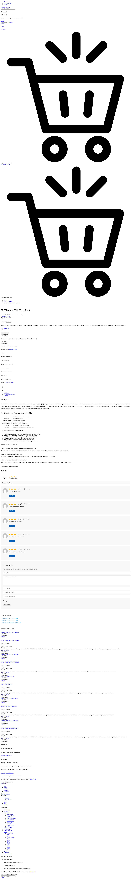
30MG (8, 845)
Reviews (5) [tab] (6, 395)
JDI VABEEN (10, 819)
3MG (8, 834)
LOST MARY (10, 825)
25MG (8, 844)
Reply (11, 495)
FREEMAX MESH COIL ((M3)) (10, 618)
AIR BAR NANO (11, 818)
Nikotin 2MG (10, 833)
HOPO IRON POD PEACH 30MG (10, 640)
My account (6, 2)
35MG (8, 843)
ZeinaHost (33, 779)
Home (5, 300)
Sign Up (11, 22)
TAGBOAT (9, 822)
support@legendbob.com (7, 773)
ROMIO (9, 823)
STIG (8, 826)
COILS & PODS (8, 301)
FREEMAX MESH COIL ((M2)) (10, 620)
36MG (8, 847)
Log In (2, 21)
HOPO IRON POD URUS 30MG (9, 728)
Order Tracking (7, 3)
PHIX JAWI (10, 814)
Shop (5, 803)
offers (5, 802)
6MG (8, 836)
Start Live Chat (13, 349)
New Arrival (7, 810)
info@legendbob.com (6, 755)
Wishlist (5, 4)
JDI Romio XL (10, 815)
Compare (3, 636)
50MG (8, 849)
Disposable (6, 812)
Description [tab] (6, 393)
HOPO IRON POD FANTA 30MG (10, 662)
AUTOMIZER (7, 829)
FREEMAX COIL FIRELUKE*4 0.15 (11, 622)
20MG (8, 840)
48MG (8, 848)
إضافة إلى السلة (4, 333)
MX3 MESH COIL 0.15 (7, 684)
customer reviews (5, 316)
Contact (5, 805)
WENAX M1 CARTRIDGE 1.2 (9, 706)
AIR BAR (9, 817)
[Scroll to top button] (127, 875)
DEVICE (6, 811)
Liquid (5, 832)
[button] (4, 334)
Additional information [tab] (9, 394)
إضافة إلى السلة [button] (5, 650)
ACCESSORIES (8, 830)
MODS (5, 851)
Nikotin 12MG (10, 837)
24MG (8, 841)
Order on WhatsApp (5, 328)
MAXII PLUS (10, 821)
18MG (8, 838)
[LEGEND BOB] (5, 7)
